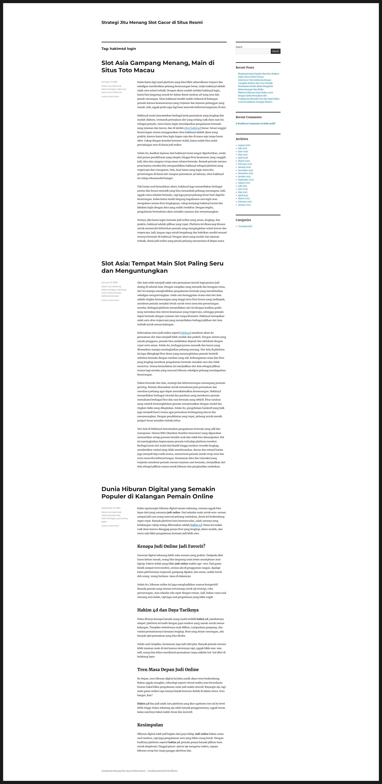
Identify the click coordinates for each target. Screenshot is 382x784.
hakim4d (116, 86)
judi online (122, 518)
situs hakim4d (192, 128)
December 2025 (245, 170)
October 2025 (244, 176)
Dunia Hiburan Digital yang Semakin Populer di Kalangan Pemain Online (158, 492)
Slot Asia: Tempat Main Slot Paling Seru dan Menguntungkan (162, 267)
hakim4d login (108, 89)
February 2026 (245, 164)
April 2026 (243, 158)
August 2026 (244, 145)
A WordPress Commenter (248, 123)
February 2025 (245, 201)
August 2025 (244, 183)
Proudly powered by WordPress (162, 771)
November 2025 (245, 173)
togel (104, 521)
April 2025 (243, 195)
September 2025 (246, 179)
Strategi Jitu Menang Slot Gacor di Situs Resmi (152, 22)
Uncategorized (245, 226)
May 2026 (243, 154)
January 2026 (244, 167)
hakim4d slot (114, 293)
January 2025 (244, 205)
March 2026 (244, 161)
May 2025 (242, 192)
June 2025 (243, 189)
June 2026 (243, 151)
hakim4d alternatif (110, 515)
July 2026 (242, 148)
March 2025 (244, 198)
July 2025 (242, 186)
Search (239, 47)
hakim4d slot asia (110, 296)
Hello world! (269, 123)
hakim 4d (106, 86)
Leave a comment (110, 96)
